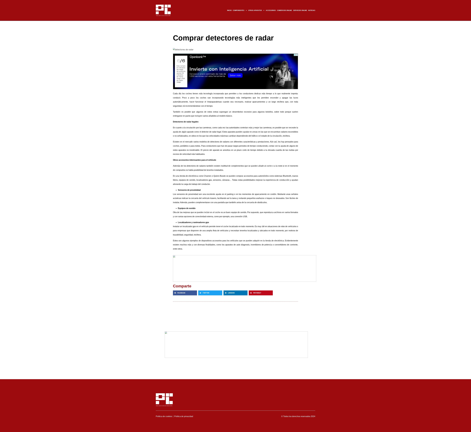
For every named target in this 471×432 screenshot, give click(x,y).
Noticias (311, 10)
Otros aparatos (255, 10)
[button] (185, 292)
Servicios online (300, 10)
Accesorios (271, 10)
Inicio (229, 10)
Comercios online (284, 10)
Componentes (238, 10)
